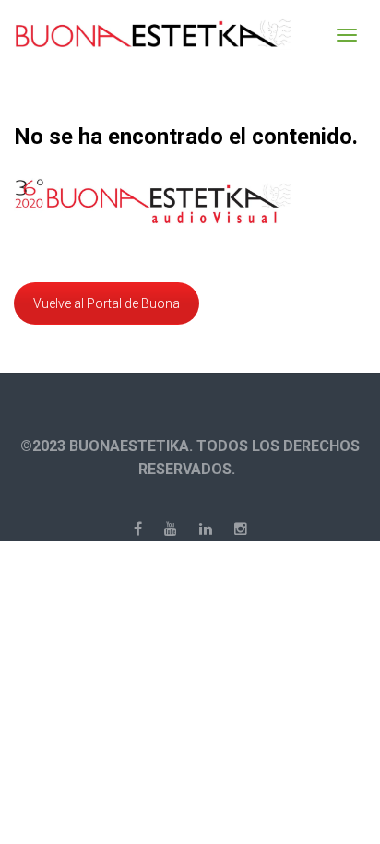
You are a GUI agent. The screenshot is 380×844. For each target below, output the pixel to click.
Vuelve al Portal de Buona (106, 303)
